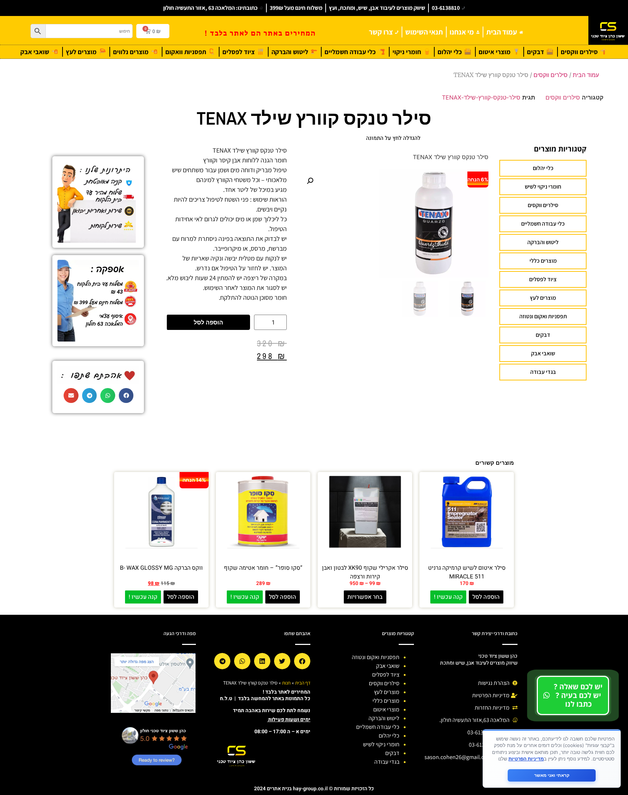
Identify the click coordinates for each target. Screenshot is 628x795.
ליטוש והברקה (543, 242)
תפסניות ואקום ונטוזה (543, 316)
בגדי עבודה (543, 372)
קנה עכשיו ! (448, 597)
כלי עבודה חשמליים (543, 223)
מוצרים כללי (543, 261)
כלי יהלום (543, 168)
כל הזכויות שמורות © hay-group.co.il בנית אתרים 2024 (314, 788)
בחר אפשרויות (365, 597)
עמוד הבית (586, 74)
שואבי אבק (543, 353)
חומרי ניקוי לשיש (543, 186)
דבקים (543, 335)
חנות (286, 682)
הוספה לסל (208, 322)
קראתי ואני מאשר (551, 775)
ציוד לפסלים (543, 279)
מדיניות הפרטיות (526, 759)
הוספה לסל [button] (486, 597)
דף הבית (302, 682)
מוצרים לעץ (543, 298)
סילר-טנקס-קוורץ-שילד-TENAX (481, 97)
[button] (310, 180)
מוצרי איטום (386, 709)
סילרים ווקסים (551, 74)
